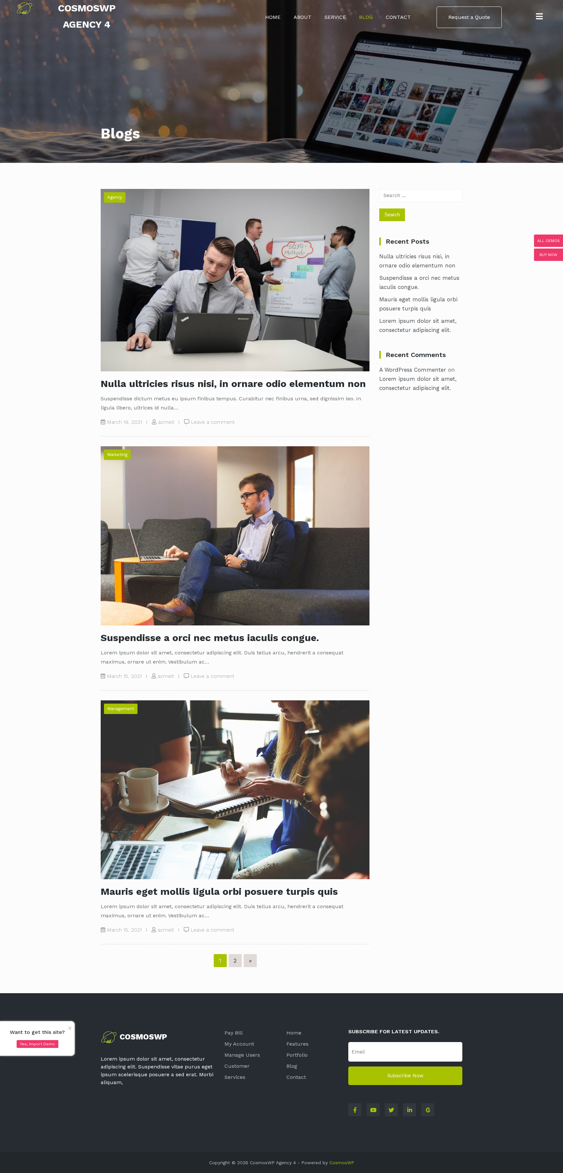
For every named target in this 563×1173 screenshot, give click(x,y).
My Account (239, 1044)
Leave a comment (213, 422)
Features (297, 1044)
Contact (398, 17)
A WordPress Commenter (412, 369)
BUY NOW (548, 254)
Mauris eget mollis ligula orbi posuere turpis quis (219, 891)
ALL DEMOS (548, 240)
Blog (366, 17)
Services (234, 1077)
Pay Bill (233, 1033)
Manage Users (242, 1055)
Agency (114, 197)
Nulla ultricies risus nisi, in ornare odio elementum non (233, 383)
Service (335, 17)
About (302, 17)
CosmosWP (341, 1162)
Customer (237, 1066)
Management (120, 708)
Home (273, 17)
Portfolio (297, 1055)
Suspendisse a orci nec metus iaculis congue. (210, 637)
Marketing (117, 454)
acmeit (166, 422)
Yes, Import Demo (37, 1044)
